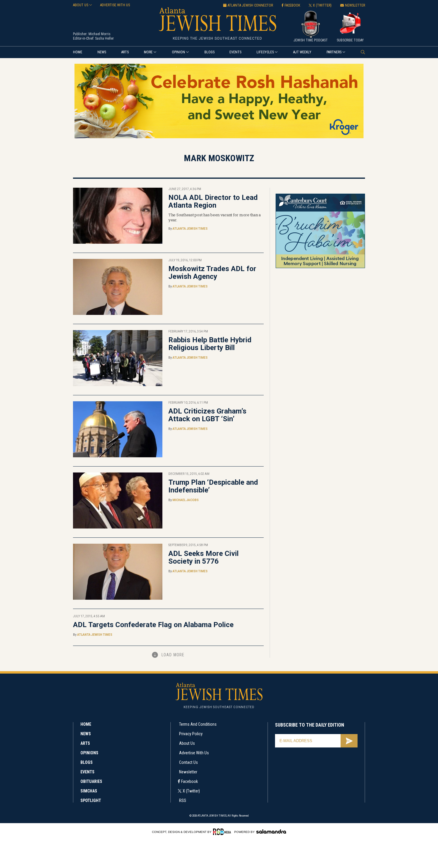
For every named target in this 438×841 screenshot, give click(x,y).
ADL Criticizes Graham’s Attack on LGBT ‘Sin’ (207, 415)
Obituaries (91, 781)
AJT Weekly (302, 52)
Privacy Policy (191, 733)
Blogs (209, 52)
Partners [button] (334, 52)
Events (235, 52)
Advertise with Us (194, 752)
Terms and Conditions (198, 724)
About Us (187, 743)
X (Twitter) (191, 791)
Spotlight (90, 800)
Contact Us (188, 762)
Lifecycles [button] (265, 52)
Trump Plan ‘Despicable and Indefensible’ (213, 486)
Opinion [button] (178, 52)
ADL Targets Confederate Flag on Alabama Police (153, 625)
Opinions (89, 752)
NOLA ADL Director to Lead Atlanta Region (213, 201)
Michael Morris (99, 34)
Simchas (88, 791)
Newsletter (188, 772)
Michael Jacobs (186, 500)
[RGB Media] (223, 831)
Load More (172, 654)
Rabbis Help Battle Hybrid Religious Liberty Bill (209, 344)
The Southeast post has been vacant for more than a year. (214, 217)
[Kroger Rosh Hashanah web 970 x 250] (219, 137)
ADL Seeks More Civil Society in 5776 (203, 557)
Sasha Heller (104, 38)
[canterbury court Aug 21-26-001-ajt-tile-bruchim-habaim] (320, 267)
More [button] (148, 52)
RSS (182, 800)
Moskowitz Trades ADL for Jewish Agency (212, 273)
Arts (125, 52)
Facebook (189, 781)
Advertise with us (115, 5)
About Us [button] (80, 5)
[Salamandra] (271, 831)
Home (77, 52)
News (101, 52)
